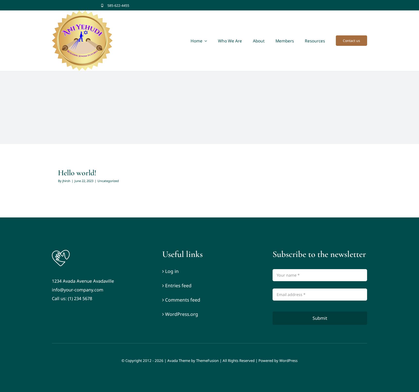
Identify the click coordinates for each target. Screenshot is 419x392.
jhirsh (66, 181)
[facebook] (349, 5)
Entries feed (178, 285)
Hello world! (77, 172)
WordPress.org (181, 314)
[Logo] (61, 251)
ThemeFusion (207, 360)
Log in (172, 271)
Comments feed (182, 300)
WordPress (288, 360)
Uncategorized (108, 181)
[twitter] (357, 5)
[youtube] (365, 5)
